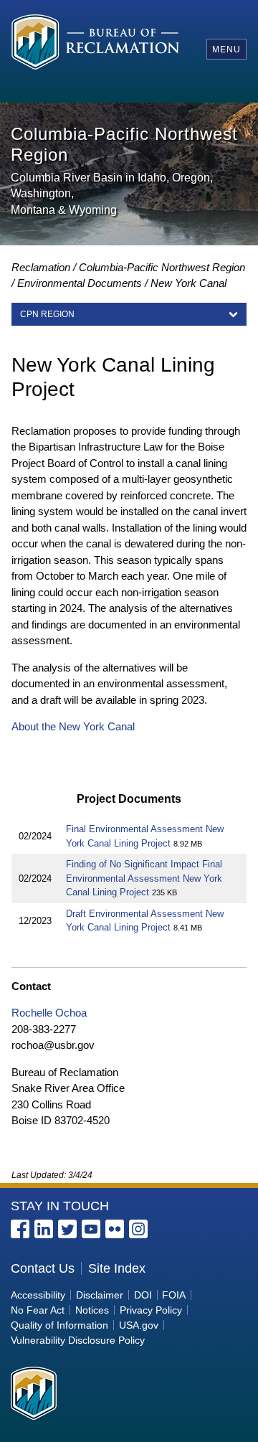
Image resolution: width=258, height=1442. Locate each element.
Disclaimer (99, 1295)
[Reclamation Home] (99, 48)
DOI (143, 1295)
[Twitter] (67, 1229)
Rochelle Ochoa (49, 1013)
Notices (92, 1310)
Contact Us (43, 1268)
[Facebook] (20, 1229)
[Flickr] (114, 1229)
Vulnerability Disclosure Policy (78, 1340)
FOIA (174, 1295)
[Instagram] (138, 1229)
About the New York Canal (73, 726)
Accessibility (38, 1295)
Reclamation (40, 267)
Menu (226, 49)
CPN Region (47, 314)
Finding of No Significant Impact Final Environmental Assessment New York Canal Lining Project (144, 878)
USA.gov (138, 1325)
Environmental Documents (79, 283)
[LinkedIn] (43, 1229)
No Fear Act (37, 1310)
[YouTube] (91, 1229)
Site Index (116, 1268)
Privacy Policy (151, 1310)
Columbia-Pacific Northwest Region (162, 267)
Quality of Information (59, 1325)
